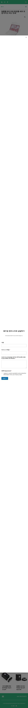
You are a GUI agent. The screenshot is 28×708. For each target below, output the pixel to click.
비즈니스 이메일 (5, 349)
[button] (26, 37)
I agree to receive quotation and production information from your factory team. (15, 374)
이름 (2, 342)
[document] (14, 354)
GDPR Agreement (6, 371)
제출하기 (4, 378)
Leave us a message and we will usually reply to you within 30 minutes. (13, 357)
